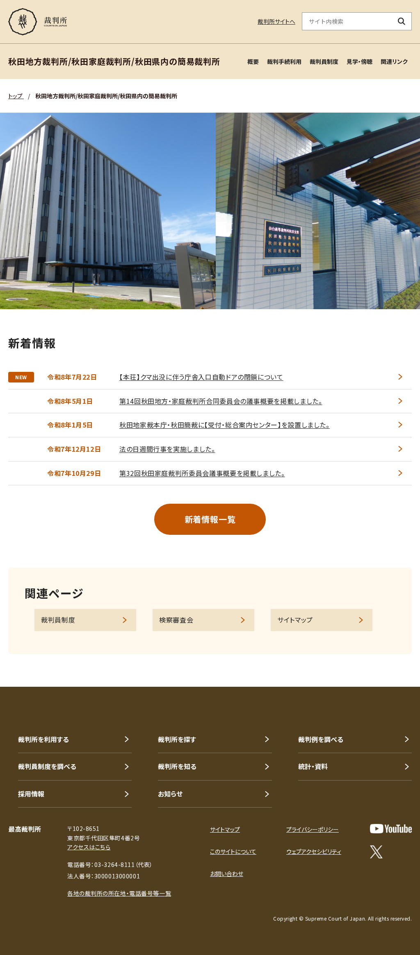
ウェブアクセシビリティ (313, 851)
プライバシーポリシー (312, 829)
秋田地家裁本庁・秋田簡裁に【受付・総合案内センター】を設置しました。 (224, 425)
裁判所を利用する (43, 739)
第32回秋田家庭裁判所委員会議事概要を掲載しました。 (202, 473)
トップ (16, 96)
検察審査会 (176, 620)
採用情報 (31, 794)
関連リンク (394, 61)
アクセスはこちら (88, 847)
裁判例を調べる (320, 739)
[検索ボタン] (401, 21)
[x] (376, 851)
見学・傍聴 (359, 61)
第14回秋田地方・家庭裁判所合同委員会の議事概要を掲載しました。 (220, 401)
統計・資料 (313, 766)
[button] (390, 657)
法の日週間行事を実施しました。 (167, 449)
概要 (253, 61)
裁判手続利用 (284, 61)
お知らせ (170, 794)
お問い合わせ (226, 873)
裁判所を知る (177, 766)
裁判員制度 (324, 61)
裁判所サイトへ (276, 21)
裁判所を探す (177, 739)
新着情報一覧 (210, 519)
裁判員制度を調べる (47, 766)
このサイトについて (233, 851)
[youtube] (391, 828)
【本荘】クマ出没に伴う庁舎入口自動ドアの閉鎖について (201, 377)
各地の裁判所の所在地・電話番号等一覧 (119, 893)
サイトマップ (295, 620)
